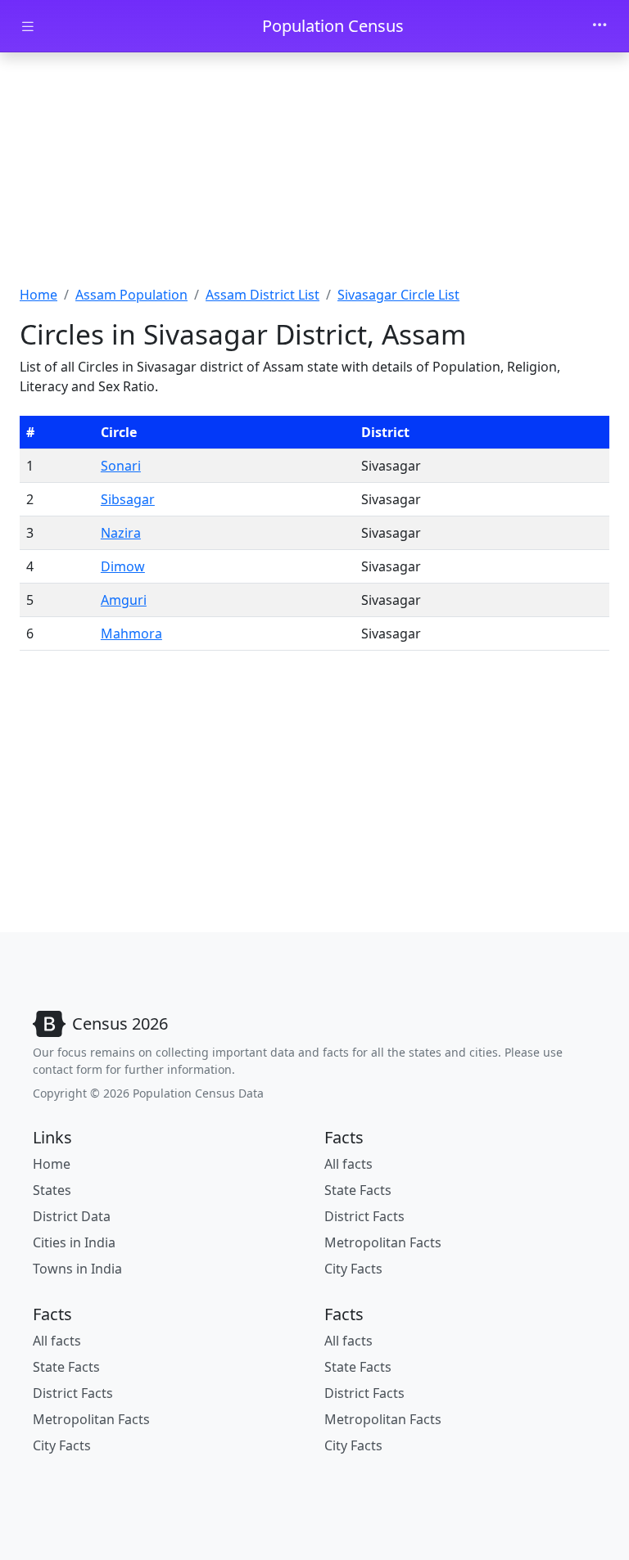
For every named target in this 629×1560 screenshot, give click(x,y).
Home (38, 295)
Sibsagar (128, 499)
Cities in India (74, 1242)
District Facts (364, 1216)
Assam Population (131, 295)
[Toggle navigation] (599, 26)
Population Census (333, 26)
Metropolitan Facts (382, 1242)
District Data (72, 1216)
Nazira (121, 533)
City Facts (353, 1269)
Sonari (121, 466)
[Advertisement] (314, 174)
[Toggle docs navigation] (28, 26)
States (52, 1190)
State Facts (357, 1190)
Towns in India (77, 1269)
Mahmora (131, 633)
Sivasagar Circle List (398, 295)
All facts (348, 1164)
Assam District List (262, 295)
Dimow (123, 566)
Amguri (124, 600)
